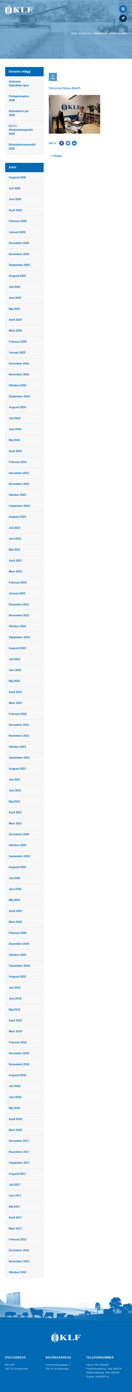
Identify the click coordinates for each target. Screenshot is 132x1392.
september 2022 (19, 637)
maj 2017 (14, 1206)
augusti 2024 (17, 407)
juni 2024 (15, 429)
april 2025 (15, 319)
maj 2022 (14, 681)
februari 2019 (18, 1042)
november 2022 (19, 615)
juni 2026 (15, 199)
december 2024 (19, 363)
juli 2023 (14, 527)
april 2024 (15, 451)
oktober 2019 (17, 954)
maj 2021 (14, 801)
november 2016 (19, 1261)
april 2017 (15, 1217)
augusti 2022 (17, 648)
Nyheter (85, 33)
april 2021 (15, 812)
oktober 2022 (17, 626)
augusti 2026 (17, 177)
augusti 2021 (17, 768)
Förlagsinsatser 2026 (19, 98)
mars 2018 (15, 1129)
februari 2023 (18, 582)
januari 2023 (17, 593)
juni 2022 (15, 670)
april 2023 (15, 560)
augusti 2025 (17, 275)
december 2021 (19, 724)
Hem (74, 33)
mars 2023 (15, 571)
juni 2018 (15, 1097)
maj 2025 (14, 308)
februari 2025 (18, 341)
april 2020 (15, 911)
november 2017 (19, 1151)
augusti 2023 (17, 516)
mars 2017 (15, 1228)
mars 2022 (15, 702)
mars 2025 (15, 330)
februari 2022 (18, 713)
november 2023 (19, 483)
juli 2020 (14, 878)
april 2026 (15, 210)
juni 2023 (15, 538)
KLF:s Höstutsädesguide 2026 (21, 130)
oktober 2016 (17, 1272)
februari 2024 (18, 462)
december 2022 (19, 604)
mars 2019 (15, 1031)
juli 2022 (14, 659)
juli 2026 (14, 188)
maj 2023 (14, 549)
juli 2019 (14, 987)
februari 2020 (18, 932)
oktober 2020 (17, 845)
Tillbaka (57, 155)
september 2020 (19, 856)
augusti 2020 (17, 867)
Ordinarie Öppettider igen (19, 83)
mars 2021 (15, 823)
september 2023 (19, 505)
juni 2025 (15, 297)
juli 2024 (14, 418)
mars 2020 (15, 921)
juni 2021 (15, 790)
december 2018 (19, 1053)
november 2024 (19, 374)
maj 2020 (14, 899)
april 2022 (15, 692)
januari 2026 (17, 232)
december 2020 (19, 834)
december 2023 (19, 473)
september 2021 (19, 757)
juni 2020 (15, 889)
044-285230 (112, 1372)
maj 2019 (14, 1009)
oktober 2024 (17, 385)
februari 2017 (18, 1239)
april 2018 (15, 1119)
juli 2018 (14, 1086)
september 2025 (19, 265)
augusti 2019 (17, 976)
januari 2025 (17, 352)
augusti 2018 (17, 1075)
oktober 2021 (17, 746)
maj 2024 (14, 440)
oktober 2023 (17, 494)
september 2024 (19, 396)
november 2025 (19, 254)
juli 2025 (14, 286)
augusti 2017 (17, 1173)
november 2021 (19, 735)
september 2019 (19, 965)
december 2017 (19, 1140)
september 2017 (19, 1162)
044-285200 (101, 1364)
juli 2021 (14, 779)
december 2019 (19, 943)
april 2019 (15, 1020)
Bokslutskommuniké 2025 (22, 146)
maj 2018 (14, 1108)
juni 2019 (15, 998)
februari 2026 (18, 221)
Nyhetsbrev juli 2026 (18, 113)
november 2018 (19, 1064)
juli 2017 (14, 1184)
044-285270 (115, 1368)
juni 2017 (15, 1195)
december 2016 (19, 1250)
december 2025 (19, 243)
